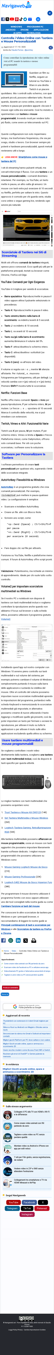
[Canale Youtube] (12, 20)
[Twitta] (25, 942)
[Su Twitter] (7, 20)
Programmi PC (35, 27)
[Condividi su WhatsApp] (10, 942)
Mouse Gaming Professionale (20, 876)
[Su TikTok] (21, 21)
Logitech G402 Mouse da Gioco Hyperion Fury (28, 882)
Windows (16, 27)
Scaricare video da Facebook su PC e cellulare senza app (26, 967)
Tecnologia (34, 33)
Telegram (12, 1208)
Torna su (5, 994)
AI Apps (17, 33)
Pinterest (42, 1208)
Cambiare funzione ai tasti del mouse (20, 906)
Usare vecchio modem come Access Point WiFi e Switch (26, 1050)
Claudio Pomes (17, 50)
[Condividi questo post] (51, 48)
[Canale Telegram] (25, 21)
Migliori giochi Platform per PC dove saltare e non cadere (26, 1040)
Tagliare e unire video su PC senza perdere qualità (23, 975)
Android (11, 30)
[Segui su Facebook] (3, 21)
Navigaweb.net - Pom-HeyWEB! (16, 1323)
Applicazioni (41, 30)
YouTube (13, 1202)
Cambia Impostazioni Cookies (35, 1330)
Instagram (27, 1214)
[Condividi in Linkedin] (18, 942)
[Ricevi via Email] (30, 21)
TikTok (27, 1208)
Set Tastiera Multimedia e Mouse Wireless (26, 818)
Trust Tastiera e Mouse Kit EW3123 (23, 812)
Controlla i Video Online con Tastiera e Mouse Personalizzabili (27, 39)
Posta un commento (10, 988)
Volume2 (5, 619)
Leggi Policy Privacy (15, 1330)
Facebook (29, 1202)
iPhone (25, 30)
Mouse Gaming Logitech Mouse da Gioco (26, 867)
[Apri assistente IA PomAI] (49, 13)
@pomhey (29, 50)
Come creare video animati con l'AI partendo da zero (24, 964)
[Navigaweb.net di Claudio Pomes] (16, 10)
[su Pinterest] (17, 21)
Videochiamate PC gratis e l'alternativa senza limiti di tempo (27, 971)
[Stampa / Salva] (34, 941)
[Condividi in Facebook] (3, 942)
